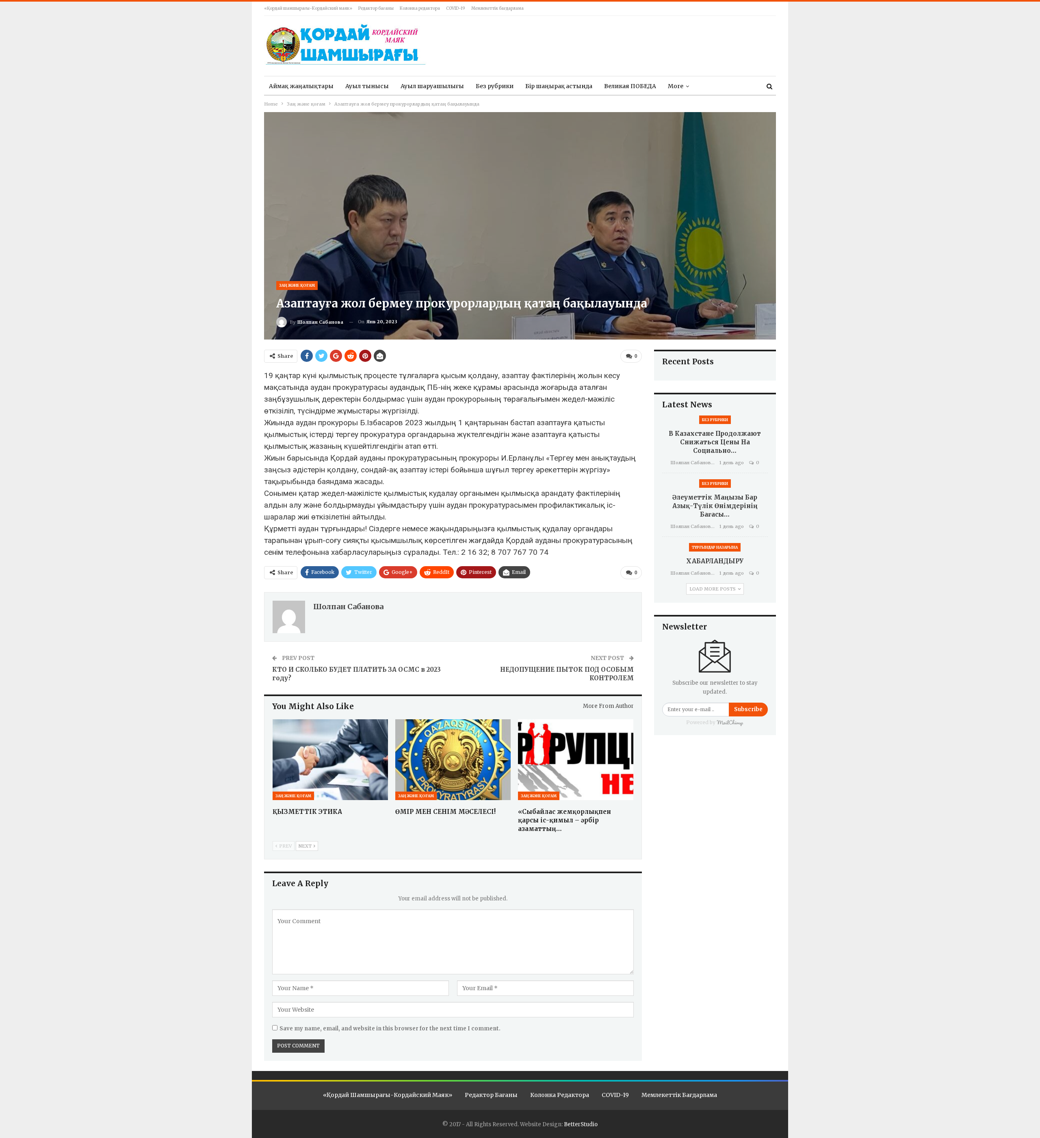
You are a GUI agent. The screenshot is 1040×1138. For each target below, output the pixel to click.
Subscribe (748, 709)
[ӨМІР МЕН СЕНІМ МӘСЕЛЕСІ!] (453, 759)
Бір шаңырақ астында (558, 86)
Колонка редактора (420, 8)
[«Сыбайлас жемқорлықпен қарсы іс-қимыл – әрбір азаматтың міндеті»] (575, 759)
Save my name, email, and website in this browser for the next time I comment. (390, 1028)
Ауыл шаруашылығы (432, 86)
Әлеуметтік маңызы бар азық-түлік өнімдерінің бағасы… (715, 505)
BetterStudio (581, 1124)
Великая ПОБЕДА (630, 86)
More (675, 86)
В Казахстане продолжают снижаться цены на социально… (715, 442)
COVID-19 (455, 8)
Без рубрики (495, 86)
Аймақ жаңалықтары (301, 86)
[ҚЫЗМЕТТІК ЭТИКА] (330, 759)
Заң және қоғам (297, 285)
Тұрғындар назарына (715, 547)
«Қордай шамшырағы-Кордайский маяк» (308, 8)
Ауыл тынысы (367, 86)
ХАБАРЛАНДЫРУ (714, 561)
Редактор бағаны (376, 8)
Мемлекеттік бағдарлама (497, 8)
